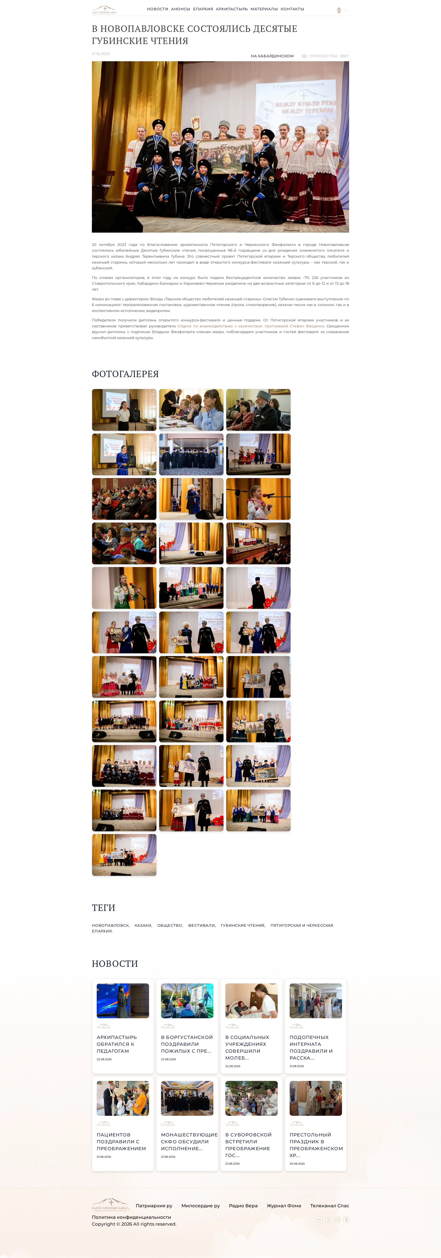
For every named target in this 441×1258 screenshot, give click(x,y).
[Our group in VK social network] (320, 1221)
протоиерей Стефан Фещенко (294, 326)
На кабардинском (272, 56)
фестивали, (202, 925)
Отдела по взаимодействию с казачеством (220, 326)
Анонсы (180, 9)
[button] (124, 410)
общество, (170, 925)
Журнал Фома (284, 1205)
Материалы (264, 9)
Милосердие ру (200, 1205)
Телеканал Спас (329, 1205)
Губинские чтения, (244, 925)
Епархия (203, 9)
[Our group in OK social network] (346, 1221)
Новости (157, 9)
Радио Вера (243, 1205)
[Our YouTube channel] (338, 1221)
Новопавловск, (111, 925)
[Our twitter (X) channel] (329, 1221)
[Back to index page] (104, 13)
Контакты (292, 9)
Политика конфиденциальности (131, 1217)
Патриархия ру (154, 1205)
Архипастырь (232, 9)
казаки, (144, 925)
